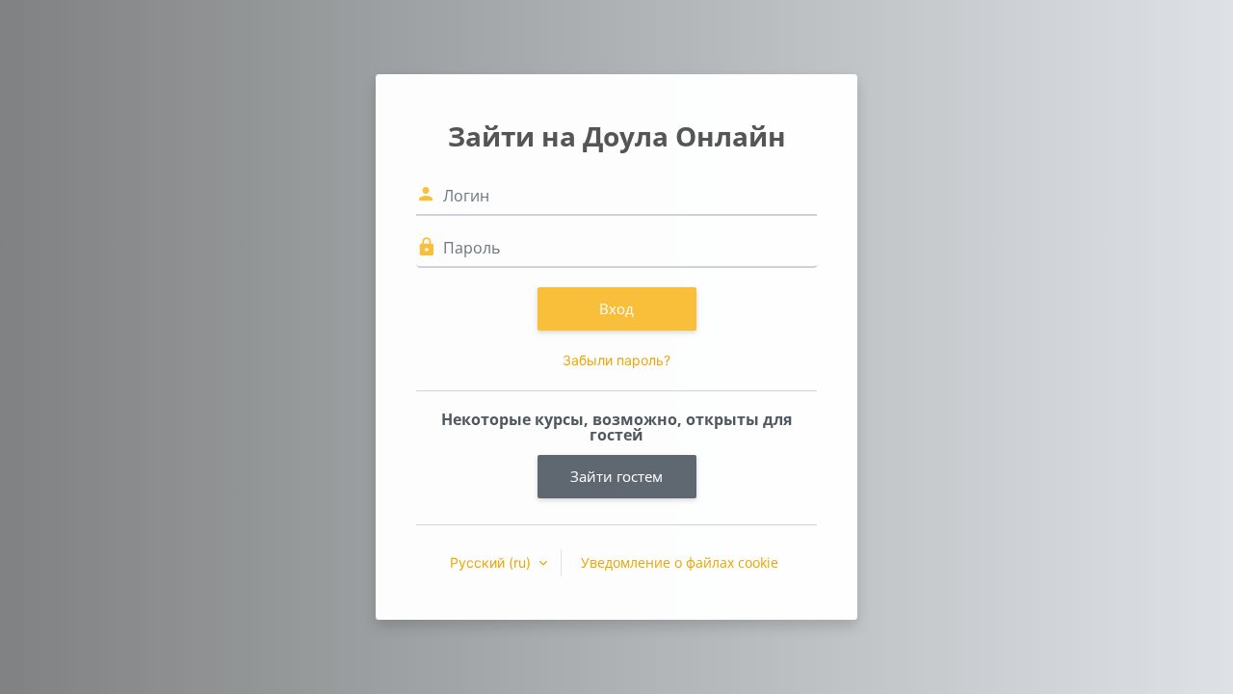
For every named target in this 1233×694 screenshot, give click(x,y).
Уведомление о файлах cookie (679, 562)
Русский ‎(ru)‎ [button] (492, 562)
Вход (616, 308)
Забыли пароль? (616, 360)
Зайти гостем (616, 476)
